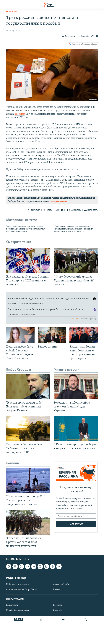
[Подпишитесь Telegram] (33, 566)
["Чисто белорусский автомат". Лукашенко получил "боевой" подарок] (76, 260)
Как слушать (12, 605)
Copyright (57, 610)
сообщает (20, 114)
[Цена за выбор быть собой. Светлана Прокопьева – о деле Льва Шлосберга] (20, 335)
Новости (11, 12)
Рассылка (57, 605)
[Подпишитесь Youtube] (27, 566)
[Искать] (86, 619)
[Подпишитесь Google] (8, 566)
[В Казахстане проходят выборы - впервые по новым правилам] (76, 428)
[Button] (68, 36)
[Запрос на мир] (52, 335)
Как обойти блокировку (17, 610)
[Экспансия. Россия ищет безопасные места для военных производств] (83, 335)
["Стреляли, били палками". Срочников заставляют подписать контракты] (28, 522)
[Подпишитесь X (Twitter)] (21, 566)
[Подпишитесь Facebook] (15, 566)
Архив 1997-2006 (61, 584)
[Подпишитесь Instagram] (40, 566)
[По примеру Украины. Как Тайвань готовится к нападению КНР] (28, 428)
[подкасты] (41, 619)
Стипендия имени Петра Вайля (21, 589)
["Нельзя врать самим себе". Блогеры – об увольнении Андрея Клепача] (28, 386)
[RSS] (46, 566)
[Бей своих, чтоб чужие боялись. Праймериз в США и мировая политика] (28, 260)
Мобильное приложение (18, 584)
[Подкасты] (52, 566)
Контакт (57, 589)
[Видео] (63, 619)
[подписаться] (58, 566)
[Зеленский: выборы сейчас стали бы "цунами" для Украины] (76, 386)
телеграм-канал (58, 201)
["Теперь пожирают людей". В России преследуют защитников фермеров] (28, 480)
